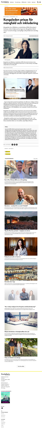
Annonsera (3, 416)
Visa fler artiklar (21, 366)
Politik (29, 2)
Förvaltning (17, 2)
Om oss (2, 413)
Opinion (33, 2)
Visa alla (35, 158)
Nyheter (12, 2)
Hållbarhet (23, 2)
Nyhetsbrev (3, 415)
